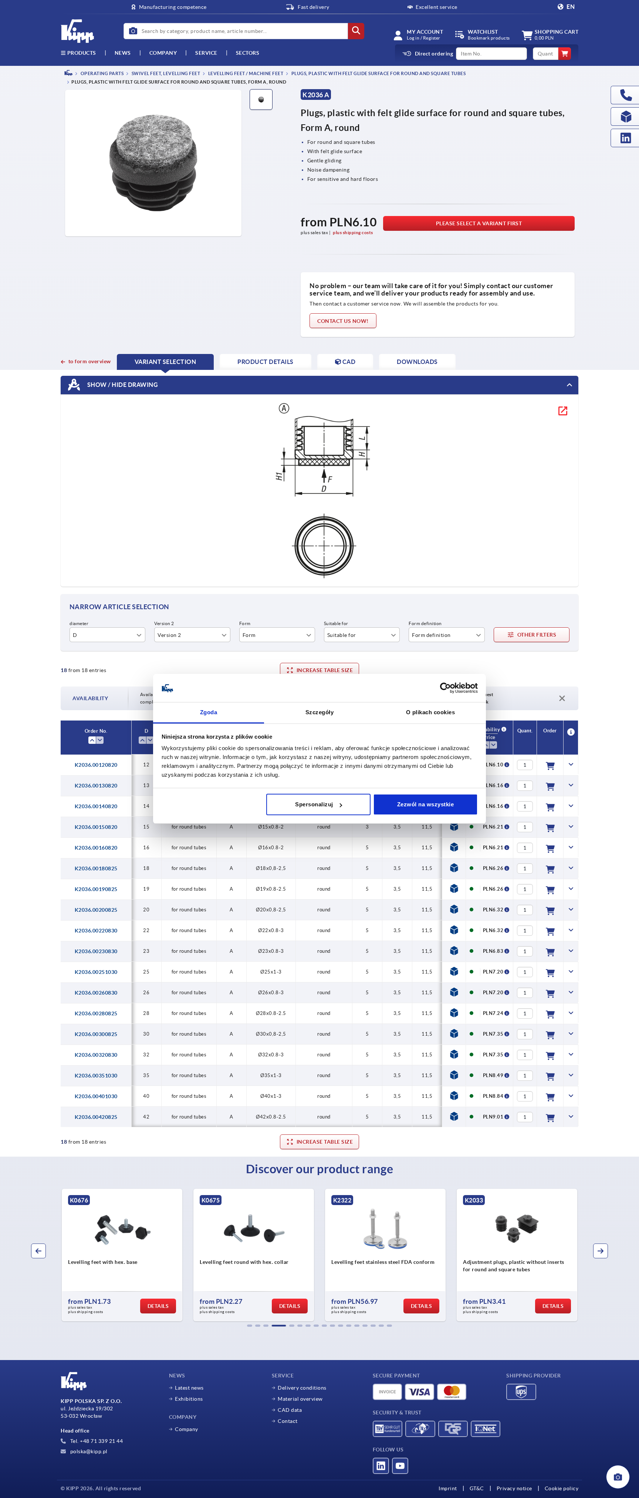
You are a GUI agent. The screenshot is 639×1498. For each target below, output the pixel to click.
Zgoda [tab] (208, 712)
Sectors (248, 52)
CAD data (290, 1410)
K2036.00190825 (96, 889)
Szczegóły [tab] (319, 712)
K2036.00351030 (96, 1076)
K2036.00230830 (96, 951)
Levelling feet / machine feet (245, 73)
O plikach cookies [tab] (430, 712)
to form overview (89, 361)
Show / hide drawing (122, 384)
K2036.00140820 (96, 806)
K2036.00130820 (96, 786)
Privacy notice (514, 1488)
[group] (164, 1255)
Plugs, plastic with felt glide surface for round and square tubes (378, 73)
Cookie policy (562, 1488)
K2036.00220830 (96, 931)
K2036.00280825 (96, 1013)
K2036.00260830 (96, 993)
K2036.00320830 (96, 1055)
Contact (288, 1421)
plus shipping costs (353, 232)
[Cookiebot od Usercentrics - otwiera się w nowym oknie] (445, 688)
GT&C (477, 1488)
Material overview (300, 1399)
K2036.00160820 (96, 848)
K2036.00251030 (96, 972)
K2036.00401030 (96, 1096)
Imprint (448, 1488)
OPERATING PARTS (102, 73)
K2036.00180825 (96, 868)
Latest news (189, 1388)
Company (163, 52)
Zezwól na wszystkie (425, 804)
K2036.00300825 (96, 1034)
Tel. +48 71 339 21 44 (96, 1441)
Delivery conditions (302, 1388)
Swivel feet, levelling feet (165, 73)
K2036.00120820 (96, 765)
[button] (249, 1326)
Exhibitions (189, 1399)
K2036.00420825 (96, 1117)
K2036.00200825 (96, 910)
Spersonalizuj (314, 804)
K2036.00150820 (96, 827)
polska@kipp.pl (88, 1451)
